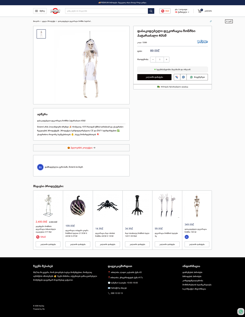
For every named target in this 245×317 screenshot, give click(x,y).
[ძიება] (151, 11)
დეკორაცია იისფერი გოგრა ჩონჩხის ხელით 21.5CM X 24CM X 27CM (76, 233)
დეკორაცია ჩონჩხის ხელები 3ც (166, 234)
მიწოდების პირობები (191, 276)
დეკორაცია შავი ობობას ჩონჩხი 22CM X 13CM (105, 234)
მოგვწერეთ (199, 77)
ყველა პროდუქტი (48, 21)
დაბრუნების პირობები (192, 272)
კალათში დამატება (154, 77)
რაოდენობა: (143, 59)
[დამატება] (166, 59)
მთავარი (36, 21)
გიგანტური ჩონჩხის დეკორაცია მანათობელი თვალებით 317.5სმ (46, 229)
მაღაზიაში (176, 69)
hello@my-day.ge (119, 288)
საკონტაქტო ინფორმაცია (194, 289)
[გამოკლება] (153, 59)
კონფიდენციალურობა (192, 281)
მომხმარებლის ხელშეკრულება (196, 285)
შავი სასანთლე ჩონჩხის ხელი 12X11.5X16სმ (137, 234)
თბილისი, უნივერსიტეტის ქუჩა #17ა (126, 277)
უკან (229, 21)
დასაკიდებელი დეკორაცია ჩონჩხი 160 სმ (196, 230)
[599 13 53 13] (177, 77)
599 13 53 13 (117, 293)
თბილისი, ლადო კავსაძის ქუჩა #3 (126, 272)
